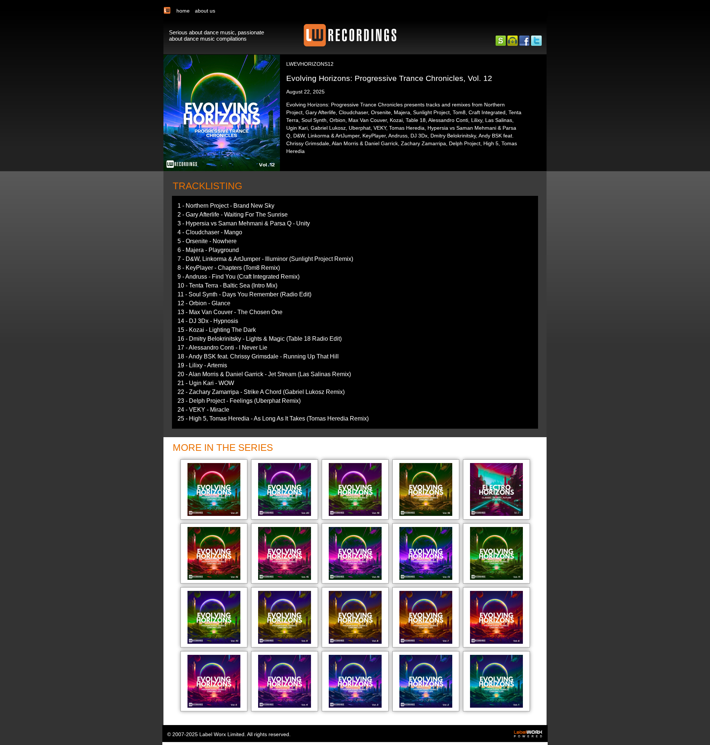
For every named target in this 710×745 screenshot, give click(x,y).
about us (205, 11)
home (183, 11)
